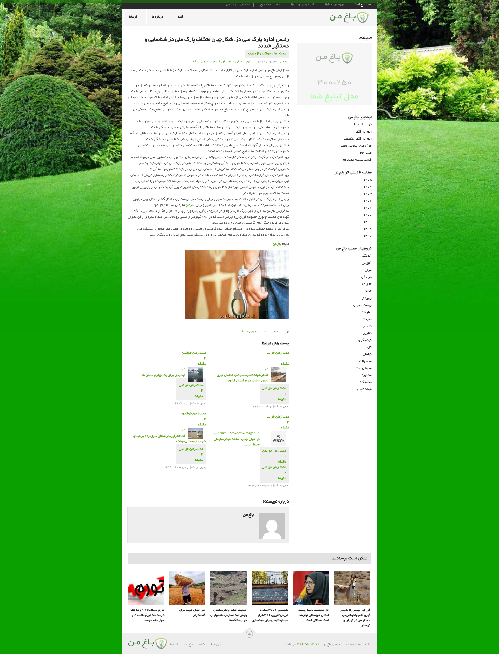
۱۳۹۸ (367, 229)
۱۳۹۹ (367, 221)
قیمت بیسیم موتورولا (357, 159)
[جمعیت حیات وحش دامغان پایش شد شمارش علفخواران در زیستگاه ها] (228, 588)
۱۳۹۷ (367, 236)
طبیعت (230, 61)
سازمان (190, 205)
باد (265, 331)
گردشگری (365, 340)
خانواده (367, 284)
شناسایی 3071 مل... (236, 5)
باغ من (284, 61)
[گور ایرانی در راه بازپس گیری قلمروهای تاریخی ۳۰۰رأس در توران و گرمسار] (352, 588)
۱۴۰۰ (367, 214)
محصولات (365, 361)
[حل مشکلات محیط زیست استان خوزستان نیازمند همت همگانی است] (311, 588)
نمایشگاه (366, 382)
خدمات (367, 291)
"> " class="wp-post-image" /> (237, 439)
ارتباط (133, 17)
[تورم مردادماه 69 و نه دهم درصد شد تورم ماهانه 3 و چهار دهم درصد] (146, 588)
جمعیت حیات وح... (268, 5)
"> (163, 372)
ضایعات (367, 312)
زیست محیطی (362, 305)
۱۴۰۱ (367, 207)
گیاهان (216, 61)
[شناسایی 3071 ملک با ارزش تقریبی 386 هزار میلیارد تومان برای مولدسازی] (270, 588)
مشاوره (367, 375)
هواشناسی (364, 389)
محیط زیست (241, 331)
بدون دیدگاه (200, 61)
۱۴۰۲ (367, 200)
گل (223, 61)
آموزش (367, 263)
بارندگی (240, 61)
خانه (181, 17)
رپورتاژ (367, 298)
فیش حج (366, 152)
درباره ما (157, 17)
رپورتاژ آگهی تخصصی (357, 138)
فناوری (367, 333)
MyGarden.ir (309, 644)
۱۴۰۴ (367, 186)
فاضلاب (367, 326)
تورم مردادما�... (332, 5)
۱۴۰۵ (367, 179)
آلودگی (367, 256)
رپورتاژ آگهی (363, 131)
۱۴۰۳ (367, 193)
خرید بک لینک (362, 124)
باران (250, 61)
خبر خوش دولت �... (300, 5)
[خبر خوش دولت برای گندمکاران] (187, 588)
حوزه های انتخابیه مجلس (355, 145)
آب (272, 331)
